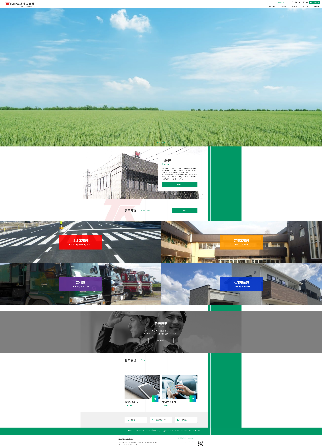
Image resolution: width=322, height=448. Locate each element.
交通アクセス (192, 430)
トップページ (125, 430)
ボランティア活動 (183, 430)
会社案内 (131, 430)
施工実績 (142, 430)
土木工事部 (160, 430)
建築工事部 (166, 430)
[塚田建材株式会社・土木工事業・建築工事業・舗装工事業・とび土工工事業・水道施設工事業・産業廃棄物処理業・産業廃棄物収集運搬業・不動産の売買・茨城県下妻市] (19, 6)
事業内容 (137, 430)
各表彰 (176, 430)
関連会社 (198, 430)
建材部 (171, 430)
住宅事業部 (153, 430)
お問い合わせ (161, 432)
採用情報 (148, 430)
